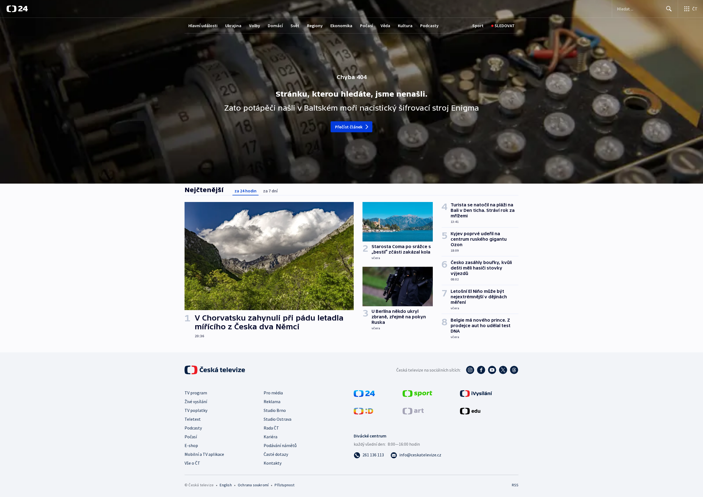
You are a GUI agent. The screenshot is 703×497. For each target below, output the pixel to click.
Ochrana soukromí (253, 484)
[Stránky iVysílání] (476, 393)
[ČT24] (17, 8)
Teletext (193, 419)
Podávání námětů (280, 445)
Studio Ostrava (277, 419)
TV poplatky (196, 410)
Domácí (275, 25)
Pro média (273, 392)
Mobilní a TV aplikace (204, 454)
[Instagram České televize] (470, 370)
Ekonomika (341, 25)
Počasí (366, 25)
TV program (196, 392)
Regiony (315, 25)
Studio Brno (275, 410)
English (225, 484)
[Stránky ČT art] (413, 410)
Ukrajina (233, 25)
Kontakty (272, 463)
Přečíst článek (349, 127)
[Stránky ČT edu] (470, 410)
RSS (515, 484)
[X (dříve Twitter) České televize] (503, 370)
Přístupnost (284, 484)
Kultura (405, 25)
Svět (295, 25)
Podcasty (429, 25)
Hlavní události (202, 25)
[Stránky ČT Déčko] (363, 410)
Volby (254, 25)
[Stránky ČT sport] (417, 393)
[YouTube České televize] (492, 370)
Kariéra (270, 436)
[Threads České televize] (514, 370)
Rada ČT (271, 428)
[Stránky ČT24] (364, 393)
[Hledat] (669, 9)
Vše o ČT (192, 463)
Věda (385, 25)
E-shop (191, 445)
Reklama (272, 401)
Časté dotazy (276, 454)
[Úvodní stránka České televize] (215, 370)
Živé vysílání (196, 401)
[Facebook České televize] (481, 370)
